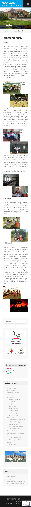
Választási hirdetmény (14, 431)
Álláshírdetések (12, 388)
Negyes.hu (9, 2)
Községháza (11, 397)
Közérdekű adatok (13, 395)
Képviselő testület (13, 393)
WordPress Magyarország (15, 483)
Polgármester (13, 404)
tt (4, 283)
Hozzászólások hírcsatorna (16, 481)
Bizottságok (11, 390)
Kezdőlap (7, 31)
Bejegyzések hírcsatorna (15, 479)
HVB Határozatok (14, 438)
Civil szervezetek (14, 399)
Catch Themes (16, 503)
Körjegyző (12, 406)
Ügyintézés (10, 417)
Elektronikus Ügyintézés (17, 420)
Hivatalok (12, 402)
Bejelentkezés (11, 477)
